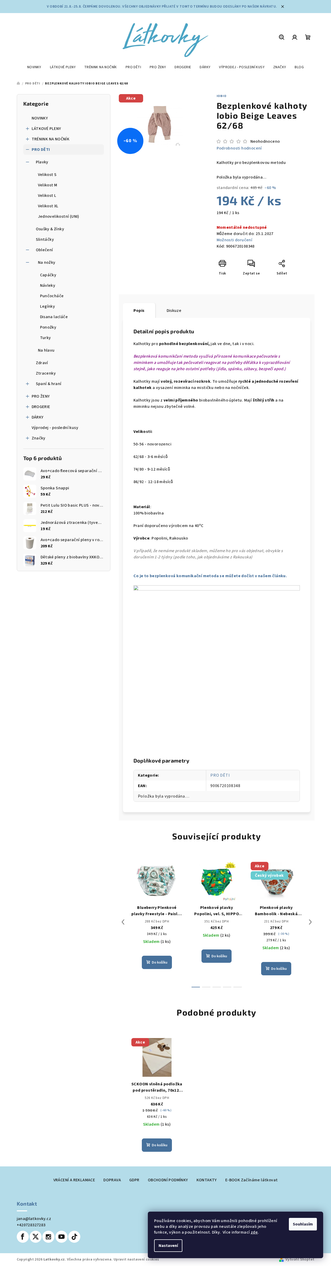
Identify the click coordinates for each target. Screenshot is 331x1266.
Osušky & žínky (50, 229)
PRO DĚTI (41, 149)
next (310, 922)
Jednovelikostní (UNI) (58, 216)
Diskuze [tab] (174, 310)
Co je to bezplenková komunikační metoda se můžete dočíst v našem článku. (210, 576)
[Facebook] (23, 1237)
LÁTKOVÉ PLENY (46, 128)
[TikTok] (74, 1237)
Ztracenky (46, 373)
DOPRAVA (112, 1180)
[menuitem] (34, 67)
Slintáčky (45, 239)
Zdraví (42, 363)
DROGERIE (41, 407)
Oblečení (44, 250)
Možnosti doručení (235, 240)
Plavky (42, 162)
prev (123, 922)
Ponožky (48, 327)
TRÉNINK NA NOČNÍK (51, 139)
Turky (45, 338)
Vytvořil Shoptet (299, 1259)
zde (254, 1232)
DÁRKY (38, 417)
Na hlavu (46, 350)
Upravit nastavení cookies (136, 1259)
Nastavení (168, 1245)
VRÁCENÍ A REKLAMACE (74, 1180)
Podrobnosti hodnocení (239, 148)
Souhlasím (303, 1224)
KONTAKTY (207, 1180)
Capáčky (48, 275)
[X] (36, 1237)
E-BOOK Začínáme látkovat (251, 1180)
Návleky (47, 285)
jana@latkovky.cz (34, 1219)
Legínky (47, 306)
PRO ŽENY (41, 396)
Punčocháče (52, 296)
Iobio (222, 96)
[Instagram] (48, 1237)
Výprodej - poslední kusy (55, 428)
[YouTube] (61, 1237)
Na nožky (46, 262)
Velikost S (47, 174)
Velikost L (47, 195)
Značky (39, 438)
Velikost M (47, 185)
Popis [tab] (139, 310)
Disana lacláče (54, 317)
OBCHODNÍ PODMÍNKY (168, 1180)
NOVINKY (40, 118)
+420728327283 (31, 1225)
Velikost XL (48, 206)
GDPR (134, 1180)
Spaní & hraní (48, 384)
